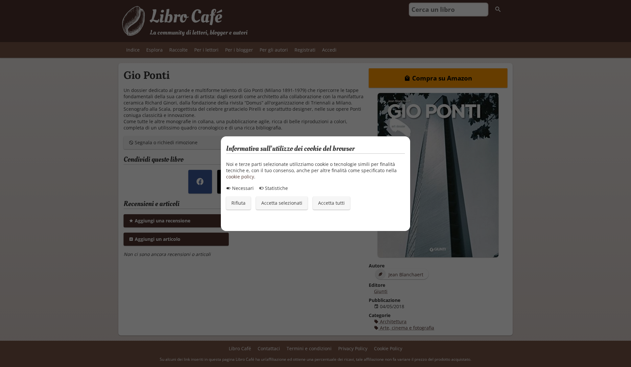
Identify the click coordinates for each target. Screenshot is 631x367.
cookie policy (240, 176)
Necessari (242, 188)
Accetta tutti (331, 203)
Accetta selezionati (281, 203)
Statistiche (276, 188)
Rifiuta (238, 203)
